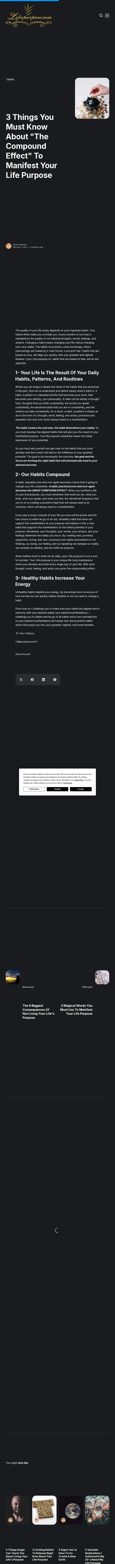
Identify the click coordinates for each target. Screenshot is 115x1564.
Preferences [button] (67, 783)
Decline (57, 789)
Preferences (34, 789)
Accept (81, 789)
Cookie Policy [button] (79, 780)
